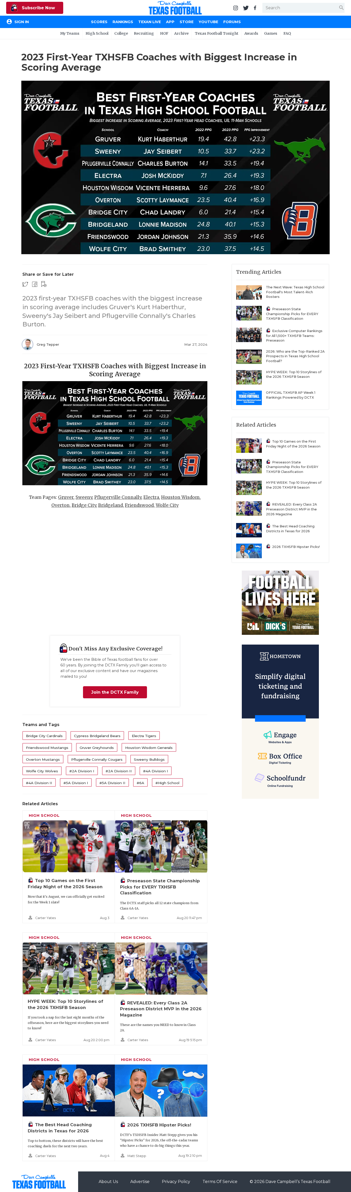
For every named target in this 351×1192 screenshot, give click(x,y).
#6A (140, 783)
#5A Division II (112, 783)
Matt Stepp (136, 1156)
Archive (181, 33)
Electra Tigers (144, 736)
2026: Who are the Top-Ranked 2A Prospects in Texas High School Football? (295, 356)
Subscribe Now (38, 7)
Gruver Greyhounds (97, 748)
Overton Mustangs (43, 759)
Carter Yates (45, 918)
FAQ (287, 33)
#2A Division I (81, 771)
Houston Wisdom (180, 497)
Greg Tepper (48, 344)
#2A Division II (119, 771)
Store (186, 22)
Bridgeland (110, 505)
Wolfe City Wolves (42, 771)
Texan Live (149, 22)
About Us (108, 1181)
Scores (99, 22)
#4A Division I (155, 771)
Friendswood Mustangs (47, 748)
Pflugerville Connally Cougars (97, 759)
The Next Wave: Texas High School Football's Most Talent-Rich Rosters (295, 292)
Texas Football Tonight (216, 33)
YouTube (208, 22)
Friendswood (139, 505)
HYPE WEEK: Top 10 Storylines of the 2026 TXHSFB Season (293, 374)
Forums (232, 22)
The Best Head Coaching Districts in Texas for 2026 (290, 528)
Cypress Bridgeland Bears (97, 736)
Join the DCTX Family (115, 692)
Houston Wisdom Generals (149, 748)
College (121, 33)
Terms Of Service (219, 1181)
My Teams (69, 33)
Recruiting (144, 33)
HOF (164, 33)
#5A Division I (75, 783)
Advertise (140, 1181)
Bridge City (84, 505)
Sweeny (84, 497)
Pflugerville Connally (117, 497)
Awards (251, 33)
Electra (151, 497)
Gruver (65, 497)
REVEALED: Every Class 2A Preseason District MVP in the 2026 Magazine (160, 1008)
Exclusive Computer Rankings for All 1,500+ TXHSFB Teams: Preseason (294, 335)
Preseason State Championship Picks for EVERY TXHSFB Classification (160, 886)
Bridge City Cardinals (44, 736)
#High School (167, 783)
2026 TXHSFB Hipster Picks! (159, 1124)
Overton (60, 505)
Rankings (123, 22)
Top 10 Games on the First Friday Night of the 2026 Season (293, 443)
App (170, 22)
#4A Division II (39, 783)
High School (97, 33)
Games (270, 33)
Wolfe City (167, 505)
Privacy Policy (176, 1181)
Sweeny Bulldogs (149, 759)
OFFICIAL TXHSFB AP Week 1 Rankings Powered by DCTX (290, 395)
